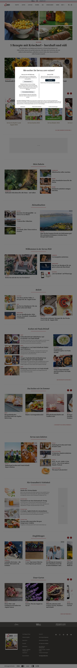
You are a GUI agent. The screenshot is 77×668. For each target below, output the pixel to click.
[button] (50, 80)
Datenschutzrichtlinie (36, 106)
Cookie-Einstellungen (53, 106)
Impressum (22, 106)
